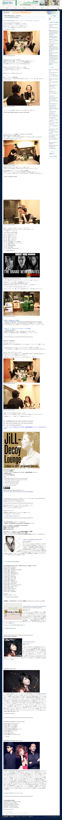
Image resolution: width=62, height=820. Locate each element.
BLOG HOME (4, 10)
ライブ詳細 (6, 736)
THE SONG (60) (52, 111)
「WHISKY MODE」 (10, 20)
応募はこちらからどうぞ (17, 73)
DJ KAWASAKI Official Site (10, 628)
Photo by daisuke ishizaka (9, 55)
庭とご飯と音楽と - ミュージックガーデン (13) (53, 139)
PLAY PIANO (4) (52, 105)
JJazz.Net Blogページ (20, 286)
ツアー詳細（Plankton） (9, 250)
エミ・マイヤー (34, 20)
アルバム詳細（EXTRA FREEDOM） (12, 561)
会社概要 (6, 816)
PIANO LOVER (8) (53, 103)
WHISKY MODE (9, 10)
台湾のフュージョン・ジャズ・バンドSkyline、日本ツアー (53, 41)
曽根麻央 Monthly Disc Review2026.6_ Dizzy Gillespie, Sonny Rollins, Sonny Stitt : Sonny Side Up (53, 58)
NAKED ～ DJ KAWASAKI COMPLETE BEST (32, 539)
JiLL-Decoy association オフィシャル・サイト (13, 792)
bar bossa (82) (52, 91)
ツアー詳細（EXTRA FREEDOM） (11, 596)
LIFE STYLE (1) (52, 74)
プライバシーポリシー (22, 816)
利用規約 (12, 816)
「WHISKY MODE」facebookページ (12, 515)
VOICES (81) (51, 113)
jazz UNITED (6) (52, 148)
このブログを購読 (53, 156)
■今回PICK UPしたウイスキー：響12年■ (11, 59)
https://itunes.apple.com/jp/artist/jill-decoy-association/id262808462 (18, 491)
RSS (59, 10)
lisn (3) (50, 89)
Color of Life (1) (52, 87)
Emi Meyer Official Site (9, 713)
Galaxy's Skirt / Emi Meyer (29, 641)
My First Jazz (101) (53, 72)
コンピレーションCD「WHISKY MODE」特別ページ (14, 624)
